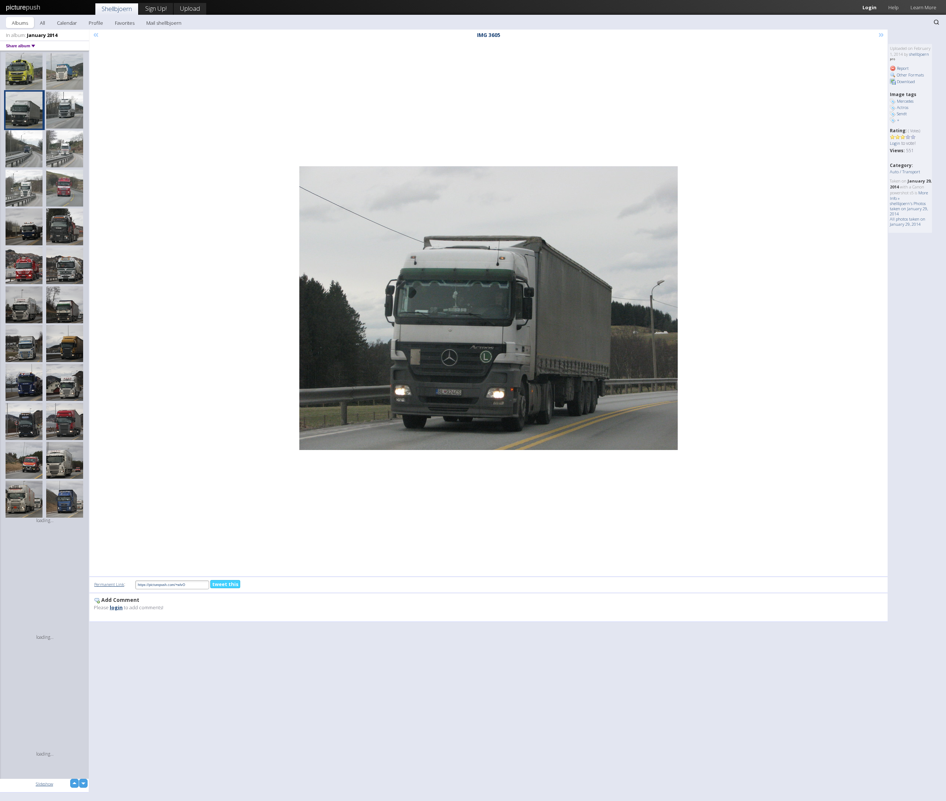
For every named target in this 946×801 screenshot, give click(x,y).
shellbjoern (919, 54)
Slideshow (44, 784)
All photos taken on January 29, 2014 (907, 221)
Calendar (67, 23)
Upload (190, 8)
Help (893, 7)
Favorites (125, 23)
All (42, 23)
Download (905, 81)
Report (902, 68)
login (116, 607)
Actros (902, 107)
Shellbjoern (117, 8)
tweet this (225, 584)
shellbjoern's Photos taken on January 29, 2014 (909, 209)
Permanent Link (109, 584)
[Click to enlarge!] (488, 308)
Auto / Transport (905, 171)
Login (869, 7)
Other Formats (910, 75)
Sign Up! (156, 8)
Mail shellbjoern (163, 23)
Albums (20, 23)
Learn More (923, 7)
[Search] (936, 22)
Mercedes (905, 101)
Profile (96, 23)
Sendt (902, 113)
